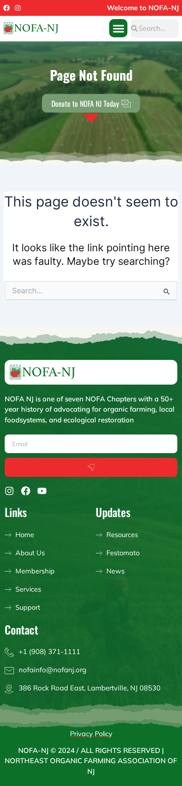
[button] (118, 28)
